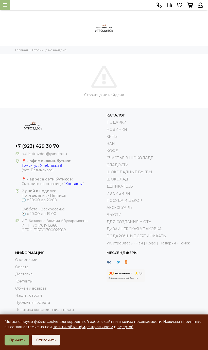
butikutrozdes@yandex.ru (44, 154)
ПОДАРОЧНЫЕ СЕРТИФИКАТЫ (137, 236)
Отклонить (46, 340)
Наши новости (28, 295)
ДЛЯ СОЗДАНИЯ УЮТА (129, 222)
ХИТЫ (112, 136)
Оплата (21, 267)
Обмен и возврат (30, 288)
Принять (17, 340)
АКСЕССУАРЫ (120, 207)
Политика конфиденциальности (44, 309)
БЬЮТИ (114, 214)
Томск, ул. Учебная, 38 (42, 165)
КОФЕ (112, 150)
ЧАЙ (111, 143)
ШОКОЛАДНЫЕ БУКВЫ (129, 172)
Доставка (23, 274)
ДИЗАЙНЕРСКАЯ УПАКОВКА (134, 229)
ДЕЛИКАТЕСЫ (120, 186)
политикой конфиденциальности (83, 327)
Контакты (73, 183)
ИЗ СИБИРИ (118, 193)
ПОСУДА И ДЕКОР (124, 200)
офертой (125, 327)
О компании (26, 260)
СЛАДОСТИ (118, 165)
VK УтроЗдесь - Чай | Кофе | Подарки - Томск (148, 243)
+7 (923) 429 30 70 (37, 146)
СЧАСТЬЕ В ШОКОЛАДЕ (130, 158)
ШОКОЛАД (117, 179)
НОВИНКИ (117, 129)
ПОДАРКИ (117, 122)
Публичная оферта (32, 302)
